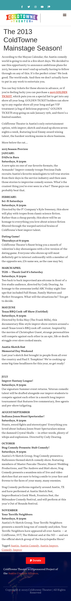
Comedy (7, 550)
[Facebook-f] (22, 6)
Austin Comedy (29, 546)
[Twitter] (28, 6)
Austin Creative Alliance (23, 573)
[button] (65, 15)
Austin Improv (49, 546)
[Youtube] (42, 6)
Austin (15, 546)
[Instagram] (35, 6)
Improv (17, 550)
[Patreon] (49, 6)
